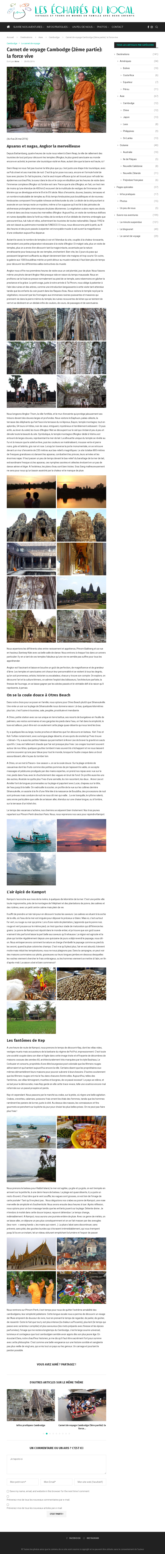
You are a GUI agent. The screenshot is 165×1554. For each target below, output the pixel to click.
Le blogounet (139, 229)
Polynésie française (140, 180)
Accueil (10, 37)
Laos (140, 124)
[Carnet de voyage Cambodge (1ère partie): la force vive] (31, 1405)
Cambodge (54, 37)
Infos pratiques (57, 27)
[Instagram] (152, 27)
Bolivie (140, 68)
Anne (17, 61)
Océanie (139, 145)
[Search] (156, 27)
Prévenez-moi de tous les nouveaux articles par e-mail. (34, 1508)
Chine (140, 110)
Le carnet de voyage (139, 236)
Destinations (26, 37)
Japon (140, 117)
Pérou (140, 89)
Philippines (140, 131)
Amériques (139, 61)
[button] (11, 1411)
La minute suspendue (139, 222)
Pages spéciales (137, 187)
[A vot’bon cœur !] (82, 1405)
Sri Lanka (140, 138)
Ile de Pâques (140, 159)
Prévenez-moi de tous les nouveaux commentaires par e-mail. (38, 1499)
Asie (41, 37)
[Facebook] (148, 27)
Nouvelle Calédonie (140, 166)
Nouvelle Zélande (140, 173)
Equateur (140, 82)
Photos (102, 27)
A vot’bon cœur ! (82, 1425)
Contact (117, 27)
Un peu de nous (82, 27)
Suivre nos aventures (27, 27)
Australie (140, 152)
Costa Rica (140, 75)
